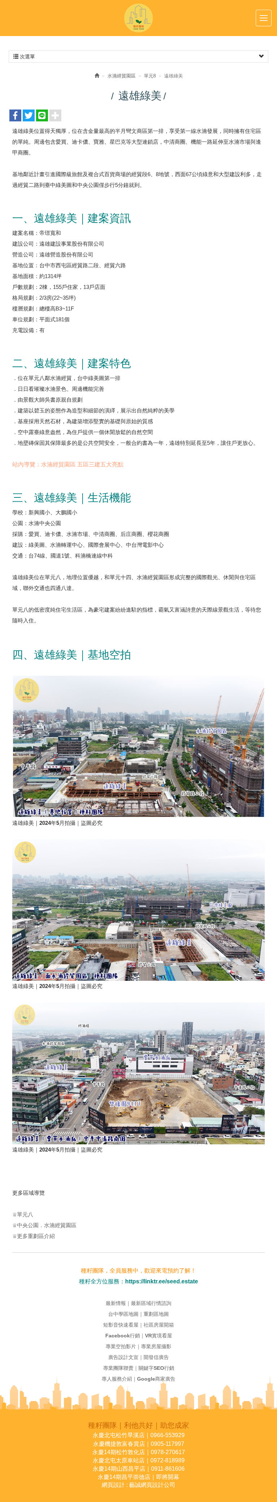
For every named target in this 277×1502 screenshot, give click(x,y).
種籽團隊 (138, 18)
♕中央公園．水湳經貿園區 (44, 1225)
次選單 (26, 56)
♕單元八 (22, 1214)
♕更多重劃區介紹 (33, 1236)
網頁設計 (113, 1485)
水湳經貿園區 (121, 76)
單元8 (150, 76)
